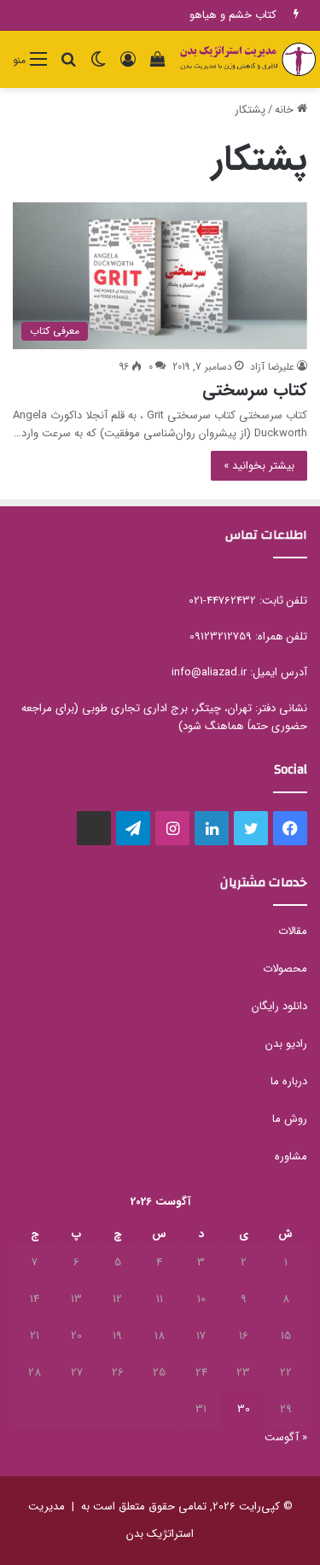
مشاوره (291, 1156)
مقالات (292, 931)
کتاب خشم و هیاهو (232, 15)
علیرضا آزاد (272, 367)
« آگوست (286, 1437)
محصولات (285, 969)
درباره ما (289, 1081)
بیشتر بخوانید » (259, 466)
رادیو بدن (286, 1044)
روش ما (289, 1119)
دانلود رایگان (279, 1006)
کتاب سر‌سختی (254, 390)
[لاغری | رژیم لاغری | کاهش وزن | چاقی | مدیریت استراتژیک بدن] (247, 59)
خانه (286, 110)
